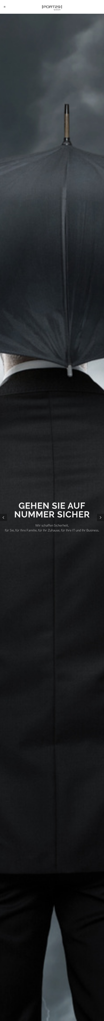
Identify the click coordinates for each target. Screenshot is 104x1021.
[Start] (52, 7)
